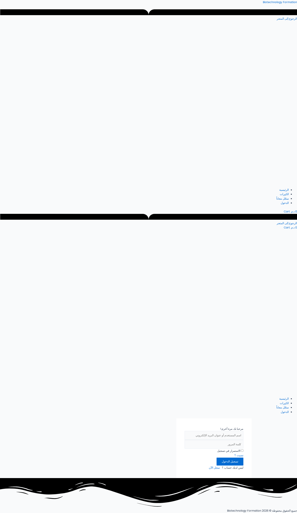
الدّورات (284, 194)
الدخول (285, 203)
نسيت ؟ (238, 455)
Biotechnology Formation (280, 2)
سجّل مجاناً (282, 199)
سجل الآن (214, 468)
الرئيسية (284, 190)
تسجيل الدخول (230, 461)
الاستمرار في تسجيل (228, 451)
